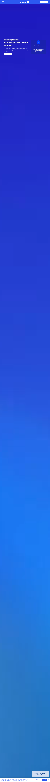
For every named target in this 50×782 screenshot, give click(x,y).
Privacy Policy (25, 780)
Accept (44, 779)
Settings (38, 779)
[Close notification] (48, 772)
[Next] (41, 51)
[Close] (48, 780)
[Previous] (35, 51)
